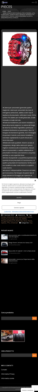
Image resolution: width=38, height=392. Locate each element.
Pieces (30, 221)
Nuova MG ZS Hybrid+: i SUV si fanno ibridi (22, 251)
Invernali (18, 219)
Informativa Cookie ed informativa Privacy (23, 211)
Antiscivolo (10, 217)
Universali (14, 223)
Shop (9, 11)
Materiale (19, 221)
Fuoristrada (10, 219)
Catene (29, 217)
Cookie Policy (7, 211)
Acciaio (3, 217)
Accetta (19, 197)
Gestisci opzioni (19, 207)
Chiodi (3, 219)
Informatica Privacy (7, 374)
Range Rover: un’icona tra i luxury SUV (20, 242)
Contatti (4, 370)
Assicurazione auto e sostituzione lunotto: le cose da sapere (23, 236)
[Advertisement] (19, 87)
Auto (16, 217)
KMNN (24, 219)
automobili (22, 217)
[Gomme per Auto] (19, 2)
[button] (35, 180)
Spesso (3, 223)
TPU (8, 223)
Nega (19, 202)
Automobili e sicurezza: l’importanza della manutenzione (21, 260)
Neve (25, 221)
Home (4, 11)
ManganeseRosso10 (8, 221)
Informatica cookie (7, 378)
